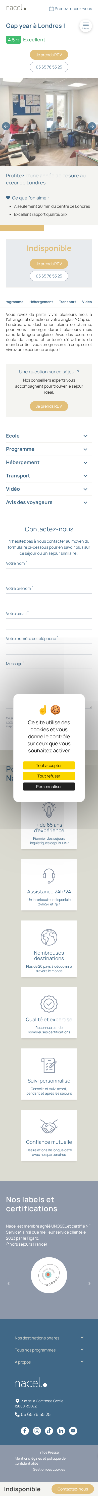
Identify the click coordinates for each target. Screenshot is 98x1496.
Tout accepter (49, 765)
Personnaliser (49, 786)
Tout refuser (48, 776)
